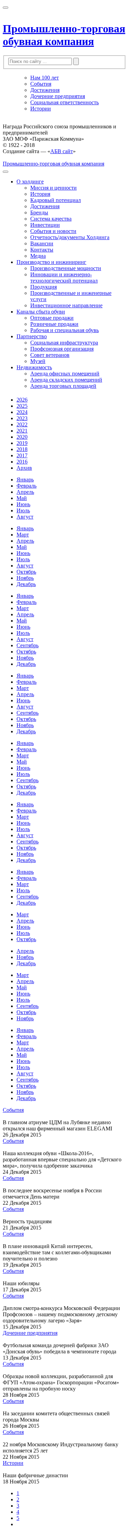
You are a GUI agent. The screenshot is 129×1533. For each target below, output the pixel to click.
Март (23, 534)
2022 (22, 424)
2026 (22, 400)
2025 (22, 406)
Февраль (26, 486)
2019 (22, 443)
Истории (40, 108)
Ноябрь (25, 578)
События (40, 84)
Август (25, 517)
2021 (22, 431)
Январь (25, 479)
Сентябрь (28, 645)
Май (22, 498)
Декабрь (26, 584)
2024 (22, 412)
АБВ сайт (61, 151)
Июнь (23, 504)
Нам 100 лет (44, 78)
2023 (22, 418)
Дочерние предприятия (57, 96)
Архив (24, 468)
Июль (23, 510)
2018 (22, 449)
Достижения (45, 90)
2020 (22, 437)
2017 (22, 455)
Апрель (25, 492)
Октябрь (26, 572)
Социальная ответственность (64, 102)
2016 (22, 462)
